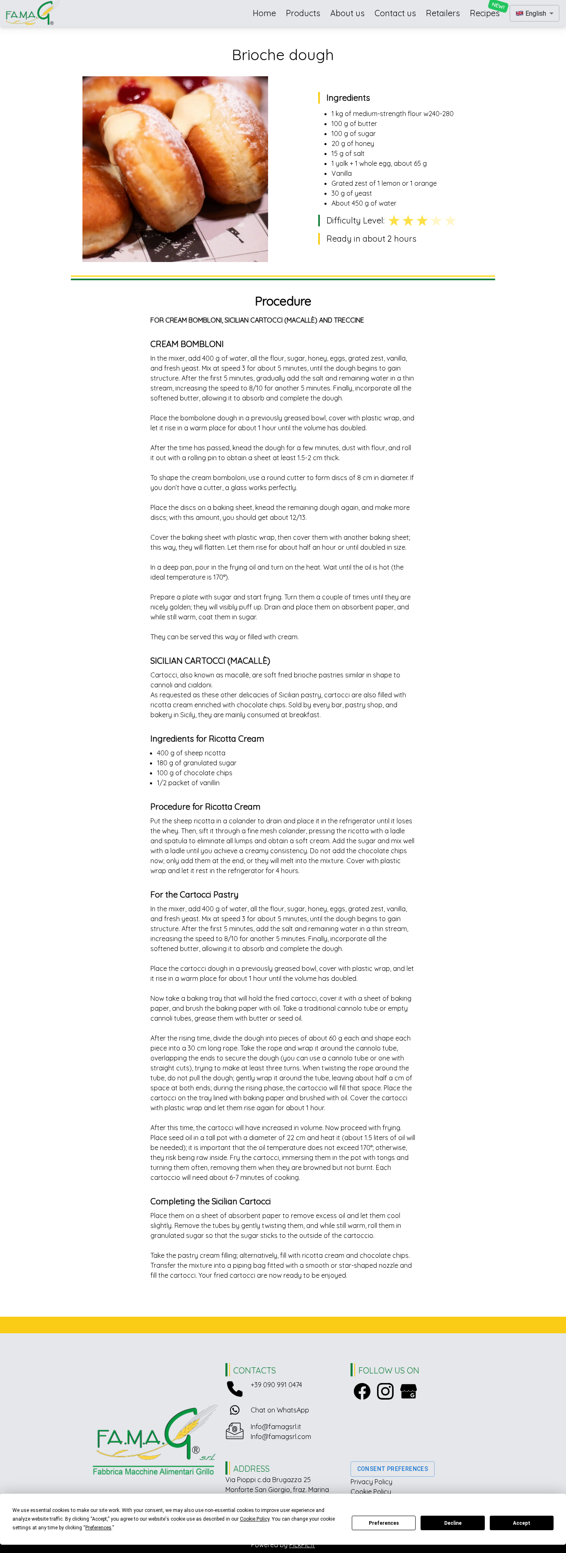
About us (347, 13)
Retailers (443, 13)
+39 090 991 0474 (276, 1385)
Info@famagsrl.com (281, 1436)
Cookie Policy (371, 1491)
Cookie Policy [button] (254, 1519)
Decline (453, 1523)
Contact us (395, 13)
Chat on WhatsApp (280, 1410)
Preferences (384, 1523)
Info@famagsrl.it (276, 1426)
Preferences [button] (98, 1528)
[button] (534, 13)
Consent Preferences (392, 1469)
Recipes (485, 13)
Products (303, 13)
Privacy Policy (371, 1482)
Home (264, 13)
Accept (521, 1523)
